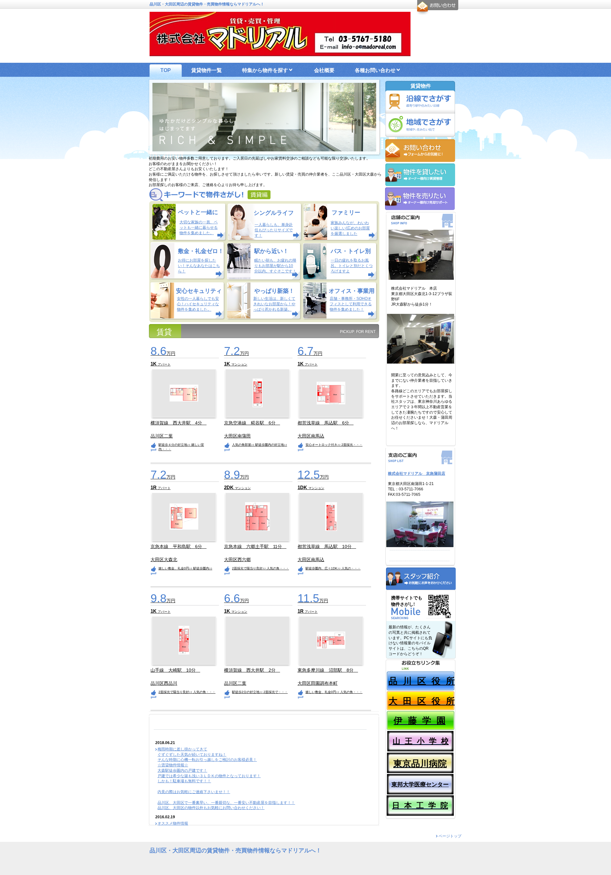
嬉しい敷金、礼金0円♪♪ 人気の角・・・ (334, 692)
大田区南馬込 (311, 436)
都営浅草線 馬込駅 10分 (327, 546)
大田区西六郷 (237, 559)
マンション (239, 364)
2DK (229, 487)
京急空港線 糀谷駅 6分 (252, 422)
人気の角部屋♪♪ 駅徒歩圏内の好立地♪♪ (259, 444)
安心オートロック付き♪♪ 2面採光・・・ (334, 444)
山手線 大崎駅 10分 (175, 670)
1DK (303, 487)
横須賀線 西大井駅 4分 (179, 422)
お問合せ (436, 7)
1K (154, 363)
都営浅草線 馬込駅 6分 (326, 422)
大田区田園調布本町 (318, 683)
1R (154, 487)
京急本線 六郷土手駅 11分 (255, 546)
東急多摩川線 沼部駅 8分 (328, 670)
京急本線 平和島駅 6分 (179, 546)
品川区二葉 (162, 436)
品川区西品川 (164, 683)
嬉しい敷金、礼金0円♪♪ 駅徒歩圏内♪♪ (185, 568)
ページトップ (450, 836)
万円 (163, 353)
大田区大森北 (164, 559)
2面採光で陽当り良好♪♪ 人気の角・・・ (260, 568)
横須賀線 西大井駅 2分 (252, 670)
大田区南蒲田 (237, 436)
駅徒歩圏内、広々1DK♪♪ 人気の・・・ (333, 568)
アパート (164, 364)
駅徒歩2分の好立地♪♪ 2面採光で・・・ (260, 692)
